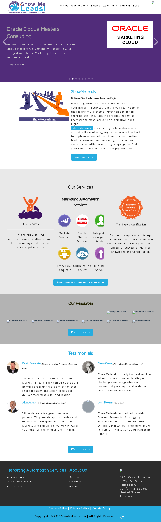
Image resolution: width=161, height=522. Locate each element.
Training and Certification (131, 224)
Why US (64, 6)
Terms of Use (58, 508)
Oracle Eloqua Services (19, 481)
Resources (75, 481)
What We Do (78, 6)
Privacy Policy (79, 508)
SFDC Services (30, 224)
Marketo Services (16, 477)
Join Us (73, 486)
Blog (136, 6)
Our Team (74, 477)
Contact (125, 6)
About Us (109, 6)
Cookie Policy (101, 508)
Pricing (95, 6)
